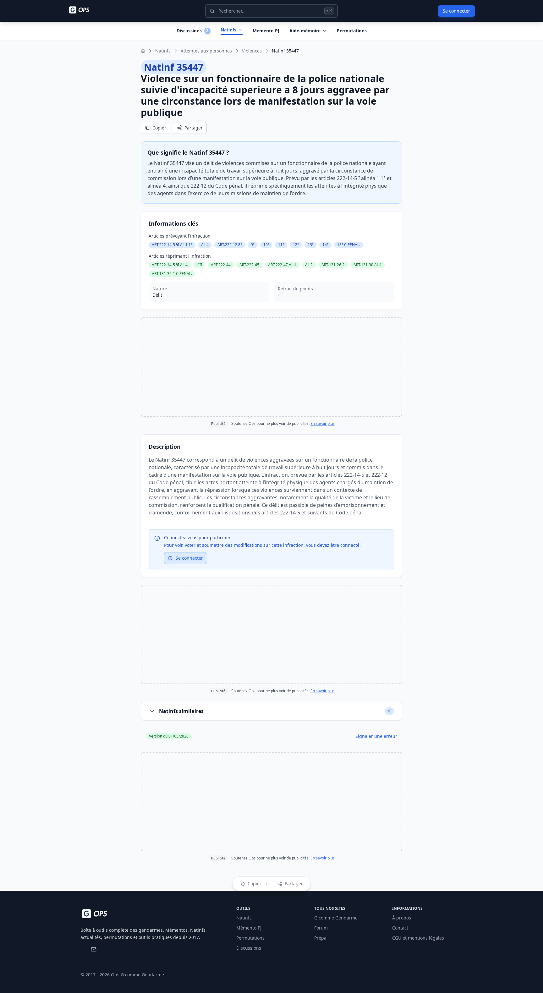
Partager (193, 128)
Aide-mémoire (305, 31)
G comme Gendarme (336, 918)
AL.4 (205, 244)
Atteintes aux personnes (206, 51)
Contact (400, 928)
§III (199, 264)
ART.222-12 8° (229, 244)
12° (296, 244)
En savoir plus (322, 423)
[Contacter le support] (93, 949)
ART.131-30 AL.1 (368, 264)
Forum (321, 928)
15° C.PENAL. (348, 244)
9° (253, 244)
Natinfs (228, 30)
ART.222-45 (249, 264)
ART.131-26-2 (333, 264)
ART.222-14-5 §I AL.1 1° (172, 244)
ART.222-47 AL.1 (282, 264)
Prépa (320, 938)
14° (325, 244)
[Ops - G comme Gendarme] (83, 10)
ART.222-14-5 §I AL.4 (170, 264)
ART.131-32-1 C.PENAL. (172, 273)
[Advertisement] (271, 367)
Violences (252, 51)
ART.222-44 (221, 264)
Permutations (352, 31)
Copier (159, 128)
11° (281, 244)
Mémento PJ (266, 31)
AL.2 (309, 264)
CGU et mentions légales (418, 938)
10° (266, 244)
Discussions (248, 948)
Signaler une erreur (376, 736)
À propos (401, 918)
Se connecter (456, 11)
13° (311, 244)
